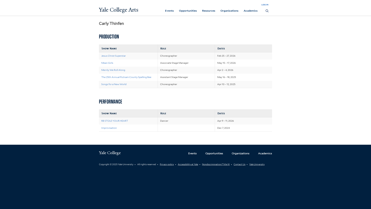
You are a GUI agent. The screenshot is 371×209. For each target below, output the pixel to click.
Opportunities (188, 10)
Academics (251, 10)
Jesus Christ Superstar (113, 55)
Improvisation (109, 128)
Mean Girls (107, 63)
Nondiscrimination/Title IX (216, 164)
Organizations (229, 10)
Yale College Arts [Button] (118, 9)
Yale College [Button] (110, 152)
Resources (208, 10)
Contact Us (239, 164)
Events (169, 10)
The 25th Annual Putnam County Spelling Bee (126, 77)
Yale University (257, 164)
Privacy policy (167, 164)
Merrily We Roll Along (113, 70)
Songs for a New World (114, 84)
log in (264, 4)
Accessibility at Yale (188, 164)
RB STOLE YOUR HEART (114, 120)
